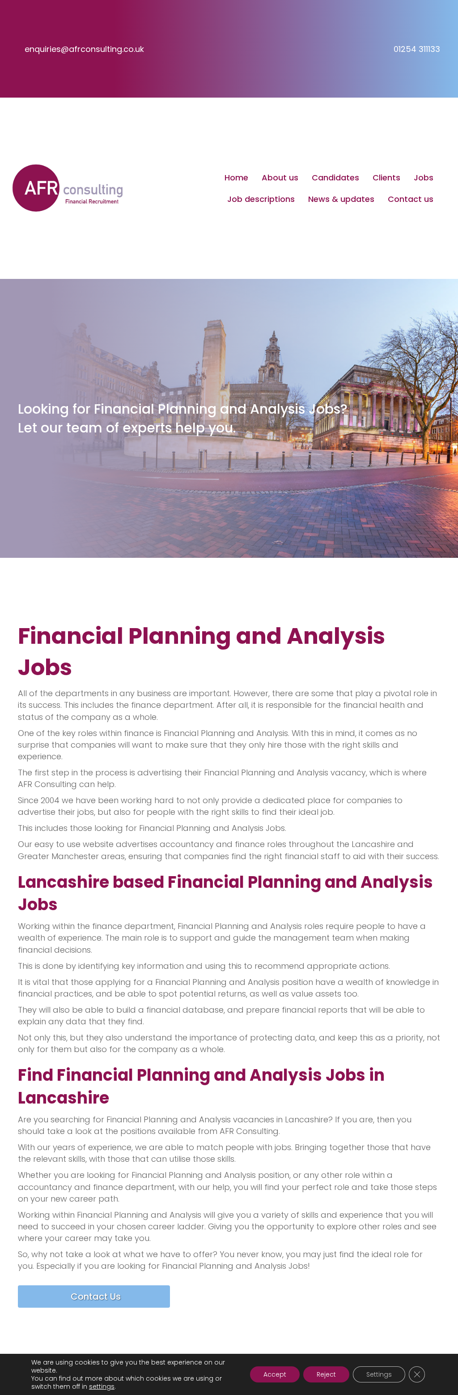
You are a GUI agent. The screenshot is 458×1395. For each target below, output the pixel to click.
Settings (379, 1374)
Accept (274, 1374)
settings (101, 1386)
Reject (326, 1374)
